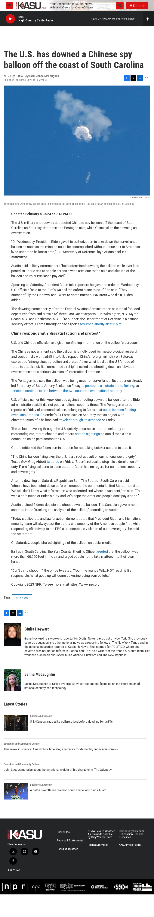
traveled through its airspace (80, 420)
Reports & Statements (70, 840)
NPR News (22, 597)
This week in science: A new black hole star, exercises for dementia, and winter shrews (61, 749)
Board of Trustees (67, 849)
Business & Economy (41, 716)
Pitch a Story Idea (98, 844)
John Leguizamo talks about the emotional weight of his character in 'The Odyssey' (58, 769)
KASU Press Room (130, 844)
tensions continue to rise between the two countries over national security (66, 391)
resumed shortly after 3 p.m (100, 324)
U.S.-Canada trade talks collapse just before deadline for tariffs (71, 721)
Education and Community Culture (22, 743)
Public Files (63, 832)
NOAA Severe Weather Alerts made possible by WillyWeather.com (101, 834)
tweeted (53, 462)
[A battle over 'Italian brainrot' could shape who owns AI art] (16, 791)
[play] (10, 19)
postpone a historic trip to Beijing (109, 386)
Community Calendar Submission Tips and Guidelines (131, 834)
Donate (139, 6)
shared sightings (87, 434)
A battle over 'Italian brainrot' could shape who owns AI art (68, 790)
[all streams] (148, 18)
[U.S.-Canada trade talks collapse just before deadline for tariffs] (16, 723)
